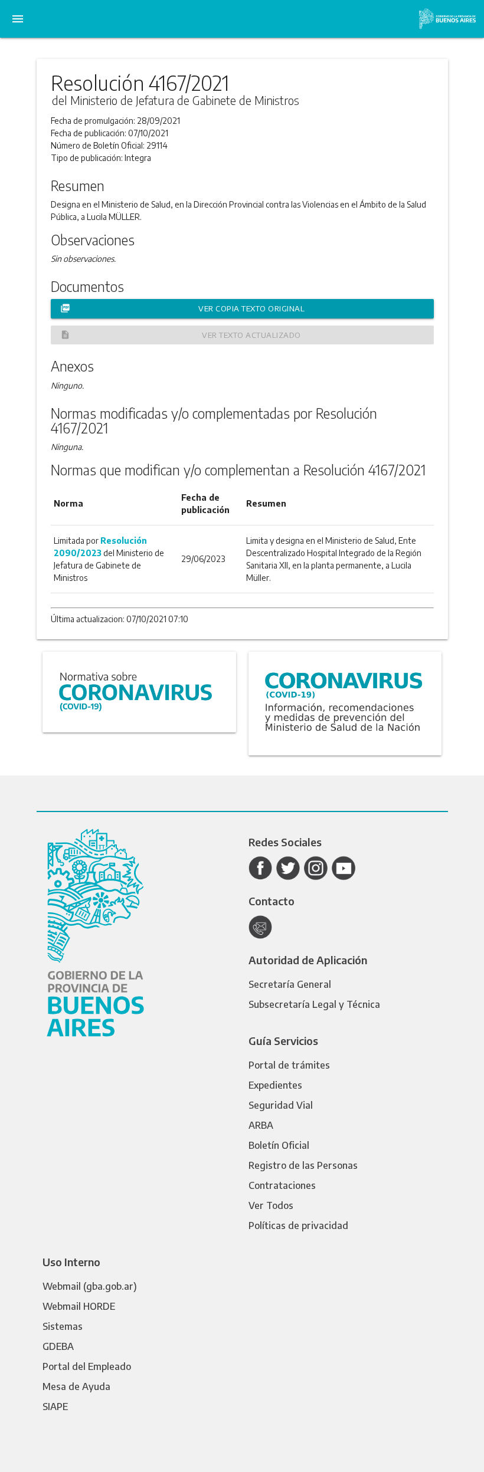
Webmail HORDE (78, 1306)
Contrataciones (282, 1185)
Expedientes (275, 1085)
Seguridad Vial (280, 1105)
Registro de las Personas (303, 1165)
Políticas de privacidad (298, 1225)
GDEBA (58, 1346)
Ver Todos (270, 1205)
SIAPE (55, 1406)
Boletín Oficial (278, 1145)
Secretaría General (289, 984)
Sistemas (62, 1326)
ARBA (260, 1125)
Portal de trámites (289, 1065)
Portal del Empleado (86, 1366)
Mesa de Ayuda (76, 1386)
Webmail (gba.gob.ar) (89, 1286)
